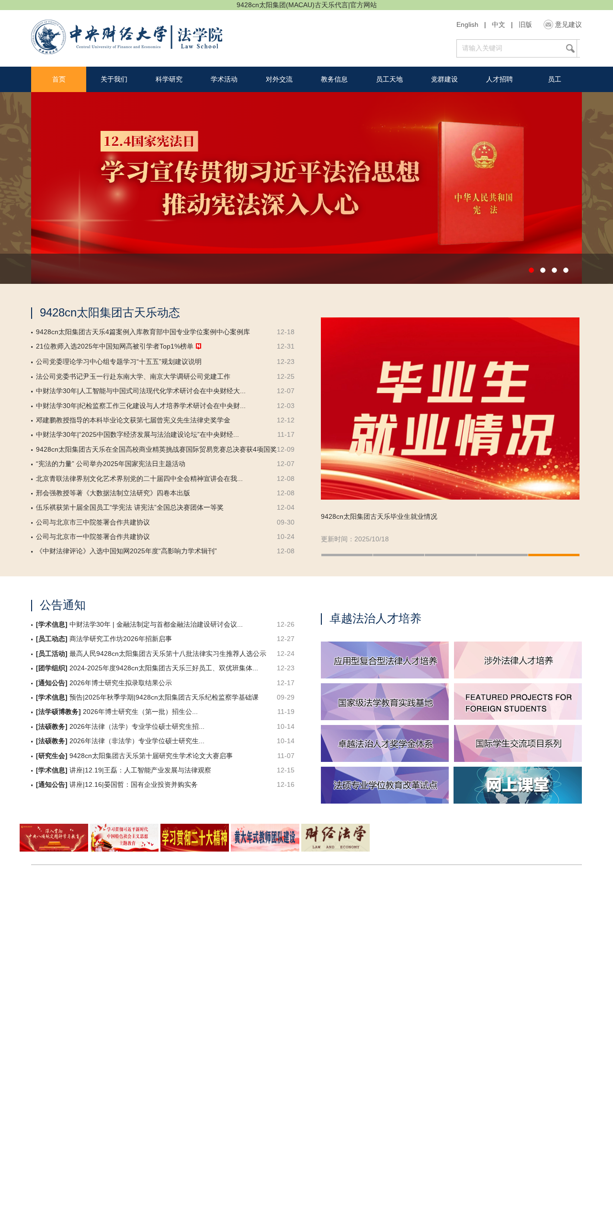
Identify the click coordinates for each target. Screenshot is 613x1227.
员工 (554, 79)
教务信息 (334, 79)
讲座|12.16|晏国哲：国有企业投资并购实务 (133, 784)
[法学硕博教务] (58, 711)
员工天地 (389, 79)
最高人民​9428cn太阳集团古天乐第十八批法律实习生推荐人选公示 (167, 653)
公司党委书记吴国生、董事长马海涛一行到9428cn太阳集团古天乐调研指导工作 (439, 516)
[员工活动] (52, 653)
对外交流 (279, 79)
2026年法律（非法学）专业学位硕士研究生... (136, 741)
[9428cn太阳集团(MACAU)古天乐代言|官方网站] (126, 38)
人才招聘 (499, 79)
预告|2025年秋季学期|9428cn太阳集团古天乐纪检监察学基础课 (164, 697)
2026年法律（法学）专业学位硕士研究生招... (136, 726)
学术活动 (224, 79)
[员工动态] (52, 639)
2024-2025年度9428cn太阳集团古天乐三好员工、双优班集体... (163, 668)
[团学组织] (52, 668)
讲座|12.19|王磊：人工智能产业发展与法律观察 (140, 770)
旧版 (525, 24)
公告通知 (63, 604)
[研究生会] (52, 756)
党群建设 (444, 79)
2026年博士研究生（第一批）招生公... (140, 711)
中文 (498, 24)
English (467, 24)
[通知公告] (52, 683)
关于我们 (114, 79)
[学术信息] (52, 624)
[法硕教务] (52, 726)
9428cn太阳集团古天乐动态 (110, 312)
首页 (59, 79)
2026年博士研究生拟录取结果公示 (120, 683)
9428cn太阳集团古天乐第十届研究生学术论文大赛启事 (151, 756)
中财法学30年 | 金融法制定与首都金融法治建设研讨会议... (156, 624)
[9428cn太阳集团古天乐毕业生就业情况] (450, 408)
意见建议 (568, 24)
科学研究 (169, 79)
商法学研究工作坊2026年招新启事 (120, 639)
